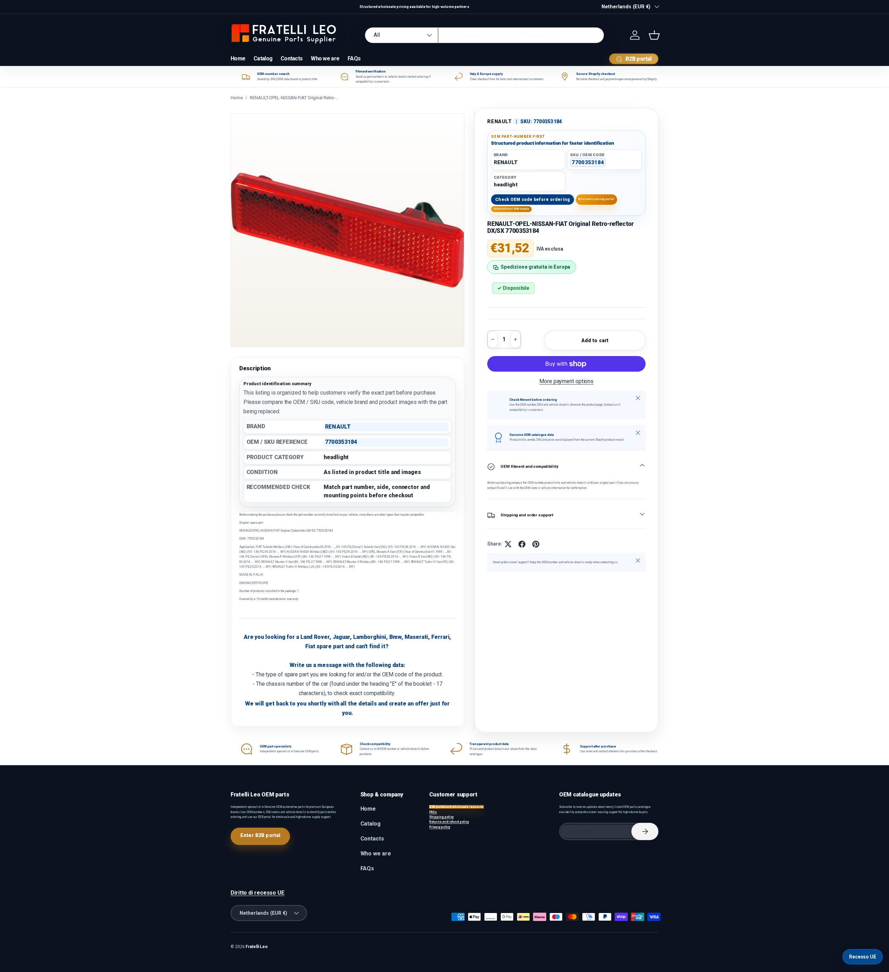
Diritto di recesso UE (257, 892)
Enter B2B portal (260, 835)
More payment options (566, 381)
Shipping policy (441, 817)
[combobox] (484, 35)
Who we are (325, 58)
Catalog (263, 58)
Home (238, 58)
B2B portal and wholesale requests (456, 807)
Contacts (291, 58)
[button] (654, 35)
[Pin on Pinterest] (536, 544)
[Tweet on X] (508, 544)
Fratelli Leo (257, 946)
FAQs (354, 58)
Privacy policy (439, 827)
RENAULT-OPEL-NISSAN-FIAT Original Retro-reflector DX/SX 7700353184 (295, 97)
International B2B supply (511, 209)
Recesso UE (862, 957)
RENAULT (499, 121)
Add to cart (595, 340)
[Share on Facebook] (522, 544)
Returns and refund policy (449, 821)
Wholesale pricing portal (596, 199)
